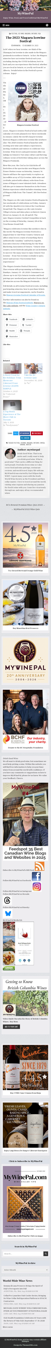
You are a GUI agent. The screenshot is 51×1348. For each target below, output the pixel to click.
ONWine (22, 444)
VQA (39, 33)
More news (8, 1327)
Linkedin (26, 438)
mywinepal (17, 45)
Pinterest (38, 433)
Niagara (27, 33)
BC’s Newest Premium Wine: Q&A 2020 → (25, 505)
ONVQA (42, 443)
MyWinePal (25, 13)
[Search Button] (47, 25)
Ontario (34, 33)
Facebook (25, 433)
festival (14, 33)
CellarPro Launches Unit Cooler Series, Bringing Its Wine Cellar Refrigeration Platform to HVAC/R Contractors (25, 1298)
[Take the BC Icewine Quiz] (33, 368)
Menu (7, 25)
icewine (23, 443)
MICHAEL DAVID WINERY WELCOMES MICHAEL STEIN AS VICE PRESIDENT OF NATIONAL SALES (25, 1309)
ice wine (21, 33)
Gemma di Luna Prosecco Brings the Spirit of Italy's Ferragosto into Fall (23, 1287)
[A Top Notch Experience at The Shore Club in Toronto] (12, 405)
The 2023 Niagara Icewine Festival (25, 39)
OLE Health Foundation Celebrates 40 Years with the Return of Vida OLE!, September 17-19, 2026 (25, 1319)
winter (28, 444)
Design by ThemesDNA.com (25, 1345)
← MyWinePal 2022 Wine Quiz (25, 509)
